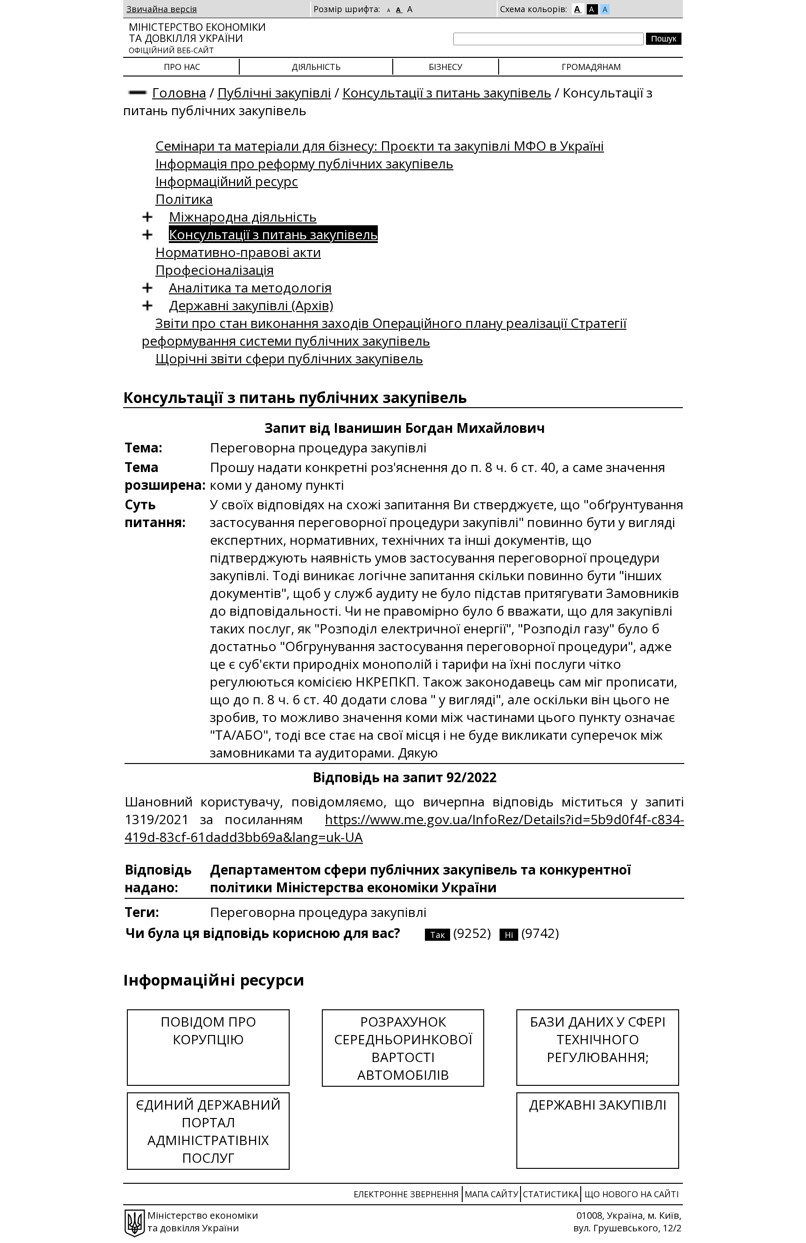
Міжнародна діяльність (243, 216)
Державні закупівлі (598, 1104)
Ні (509, 934)
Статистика (550, 1194)
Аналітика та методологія (250, 287)
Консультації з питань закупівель (446, 92)
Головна (179, 92)
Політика (184, 199)
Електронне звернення (406, 1194)
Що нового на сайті (631, 1194)
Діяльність (316, 66)
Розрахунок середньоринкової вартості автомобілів (403, 1048)
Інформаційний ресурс (226, 181)
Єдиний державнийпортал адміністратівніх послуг (208, 1131)
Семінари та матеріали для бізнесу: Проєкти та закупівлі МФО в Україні (379, 145)
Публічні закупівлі (274, 92)
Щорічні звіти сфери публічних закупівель (289, 358)
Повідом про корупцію (208, 1030)
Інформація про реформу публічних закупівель (304, 163)
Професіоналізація (214, 269)
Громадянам (591, 66)
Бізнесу (445, 66)
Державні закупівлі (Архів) (251, 305)
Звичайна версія (161, 8)
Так (437, 934)
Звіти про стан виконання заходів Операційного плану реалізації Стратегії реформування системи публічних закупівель (384, 331)
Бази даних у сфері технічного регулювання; (598, 1039)
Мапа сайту (491, 1194)
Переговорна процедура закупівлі (318, 912)
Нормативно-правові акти (238, 252)
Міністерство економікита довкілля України (197, 38)
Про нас (182, 66)
